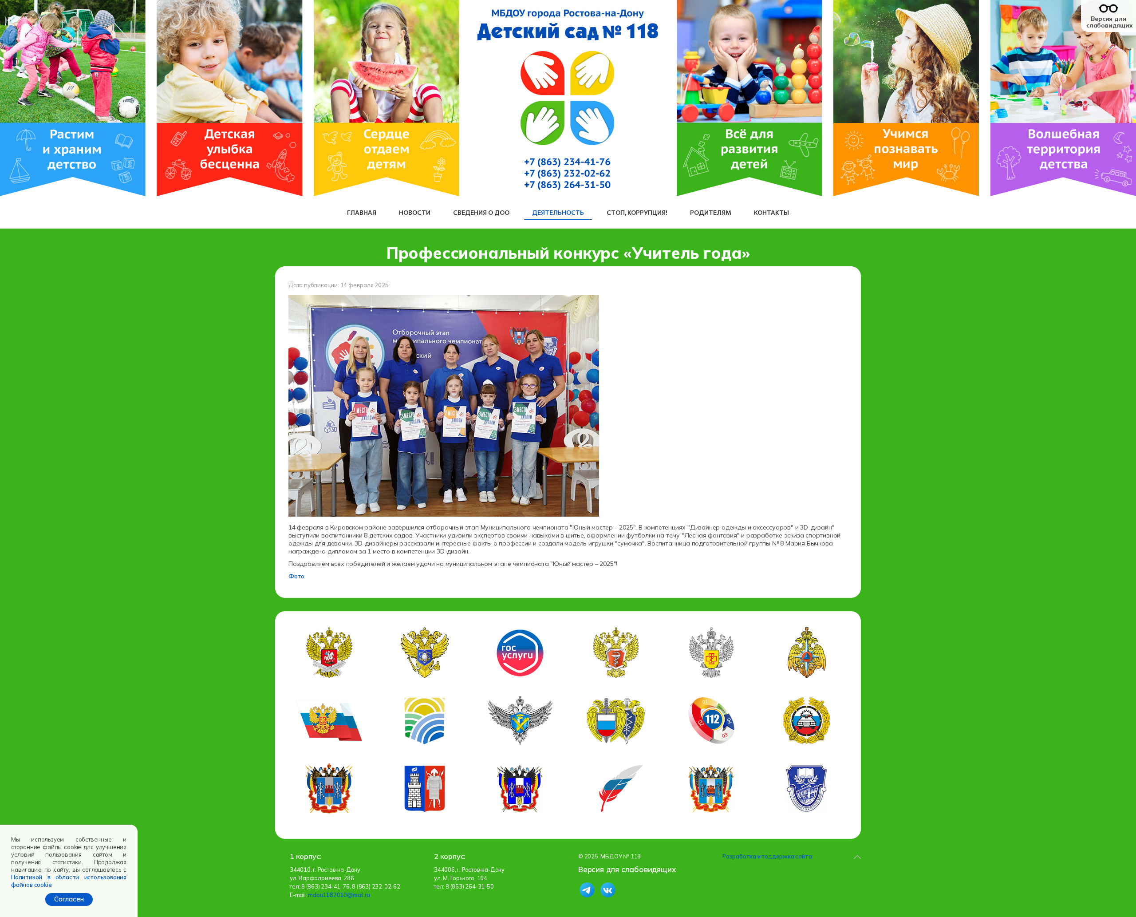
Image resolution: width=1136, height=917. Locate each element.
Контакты (771, 212)
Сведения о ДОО (481, 212)
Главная (361, 212)
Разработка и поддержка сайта (767, 856)
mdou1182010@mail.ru (339, 894)
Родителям (710, 212)
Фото (296, 576)
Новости (414, 212)
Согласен (69, 899)
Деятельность (558, 212)
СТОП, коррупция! (637, 212)
